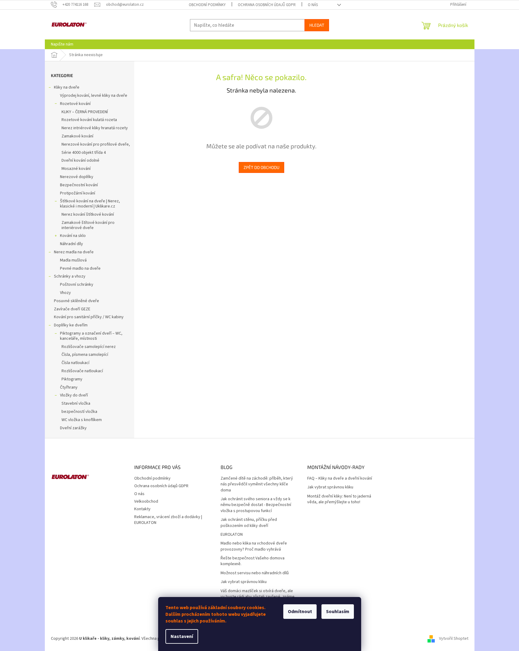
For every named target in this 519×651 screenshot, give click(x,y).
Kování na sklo (73, 236)
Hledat (316, 25)
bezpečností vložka (79, 412)
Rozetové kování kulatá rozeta (89, 120)
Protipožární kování (77, 193)
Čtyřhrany (69, 387)
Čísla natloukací (75, 363)
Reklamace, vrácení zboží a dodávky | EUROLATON (168, 520)
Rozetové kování (75, 104)
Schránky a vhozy (69, 276)
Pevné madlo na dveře (80, 268)
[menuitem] (62, 44)
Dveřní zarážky (73, 428)
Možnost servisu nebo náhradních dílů (255, 573)
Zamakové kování (77, 136)
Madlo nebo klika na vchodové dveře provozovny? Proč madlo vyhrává (254, 546)
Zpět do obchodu (261, 167)
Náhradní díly (71, 244)
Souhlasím (337, 611)
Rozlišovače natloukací (82, 371)
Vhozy (65, 293)
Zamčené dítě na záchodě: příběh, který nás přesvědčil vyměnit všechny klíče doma (257, 484)
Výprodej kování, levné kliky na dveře (93, 96)
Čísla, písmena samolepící (85, 355)
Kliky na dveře (66, 87)
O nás (313, 5)
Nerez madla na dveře (74, 252)
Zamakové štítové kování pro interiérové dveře (88, 225)
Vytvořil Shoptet (453, 639)
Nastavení (182, 636)
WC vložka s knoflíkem (82, 420)
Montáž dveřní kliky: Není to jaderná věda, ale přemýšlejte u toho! (339, 499)
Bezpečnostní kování (79, 185)
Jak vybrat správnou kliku (244, 582)
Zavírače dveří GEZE (72, 309)
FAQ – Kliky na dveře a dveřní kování (339, 478)
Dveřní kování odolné (80, 160)
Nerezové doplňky (76, 177)
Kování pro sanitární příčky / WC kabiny (89, 317)
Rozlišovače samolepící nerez (89, 347)
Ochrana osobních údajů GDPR (267, 5)
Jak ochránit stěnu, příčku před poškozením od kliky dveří (249, 522)
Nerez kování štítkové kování (88, 214)
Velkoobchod (146, 501)
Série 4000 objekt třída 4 (84, 153)
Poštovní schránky (76, 285)
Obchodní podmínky (207, 5)
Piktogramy (72, 379)
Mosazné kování (76, 169)
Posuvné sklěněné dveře (76, 301)
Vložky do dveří (74, 395)
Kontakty (142, 509)
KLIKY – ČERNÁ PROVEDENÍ (85, 112)
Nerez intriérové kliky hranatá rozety (95, 128)
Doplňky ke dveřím (71, 325)
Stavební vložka (76, 403)
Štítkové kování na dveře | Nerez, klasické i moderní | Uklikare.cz (90, 203)
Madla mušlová (73, 260)
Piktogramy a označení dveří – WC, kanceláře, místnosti (91, 336)
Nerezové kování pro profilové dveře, (96, 144)
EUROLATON (232, 535)
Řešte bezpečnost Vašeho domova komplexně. (252, 561)
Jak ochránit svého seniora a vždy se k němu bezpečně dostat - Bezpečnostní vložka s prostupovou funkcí (256, 505)
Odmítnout (300, 611)
